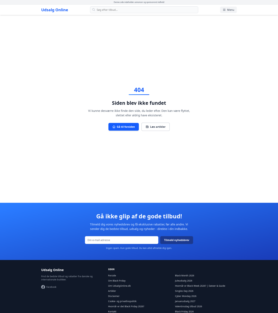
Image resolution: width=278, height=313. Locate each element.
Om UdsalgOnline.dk (119, 285)
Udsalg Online (54, 9)
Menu (230, 10)
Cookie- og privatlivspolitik (122, 301)
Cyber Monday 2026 (185, 296)
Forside (112, 275)
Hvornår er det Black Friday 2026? (126, 306)
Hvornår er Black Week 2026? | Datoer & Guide (200, 285)
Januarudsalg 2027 (185, 301)
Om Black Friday (116, 280)
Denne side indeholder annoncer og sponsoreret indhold (139, 2)
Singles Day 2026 (184, 290)
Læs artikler (158, 127)
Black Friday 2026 (184, 311)
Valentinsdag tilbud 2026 (188, 306)
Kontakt (112, 311)
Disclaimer (114, 296)
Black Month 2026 (184, 275)
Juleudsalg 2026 (183, 280)
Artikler (112, 290)
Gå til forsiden (126, 127)
